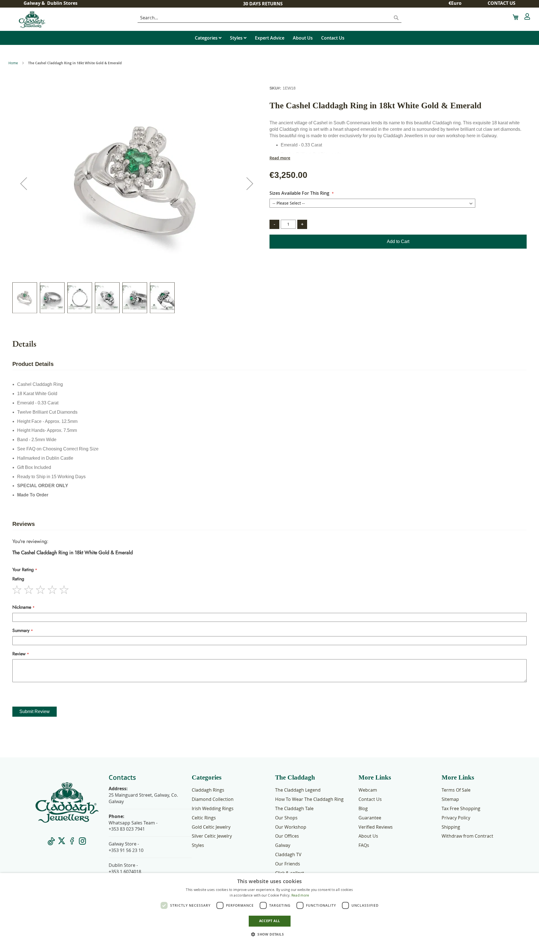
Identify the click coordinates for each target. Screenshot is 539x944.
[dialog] (269, 908)
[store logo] (50, 19)
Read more (280, 158)
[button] (457, 3)
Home (13, 63)
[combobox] (269, 18)
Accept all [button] (269, 920)
